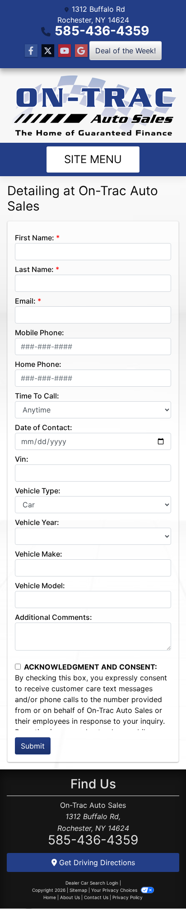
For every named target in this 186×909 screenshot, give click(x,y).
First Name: (34, 237)
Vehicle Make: (38, 553)
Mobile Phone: (39, 332)
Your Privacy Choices (115, 890)
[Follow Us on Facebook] (31, 50)
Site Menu (93, 159)
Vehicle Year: (37, 522)
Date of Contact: (43, 427)
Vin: (21, 459)
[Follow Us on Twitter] (48, 50)
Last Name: (34, 269)
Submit (33, 745)
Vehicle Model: (40, 585)
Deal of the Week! (125, 50)
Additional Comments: (53, 617)
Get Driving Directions (96, 862)
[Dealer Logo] (93, 105)
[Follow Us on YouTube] (64, 50)
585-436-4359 (102, 30)
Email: (25, 300)
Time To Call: (37, 395)
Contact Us (96, 897)
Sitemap (78, 890)
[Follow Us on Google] (81, 50)
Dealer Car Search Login (91, 883)
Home (49, 897)
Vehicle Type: (37, 490)
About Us (70, 897)
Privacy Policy (127, 897)
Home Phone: (38, 364)
